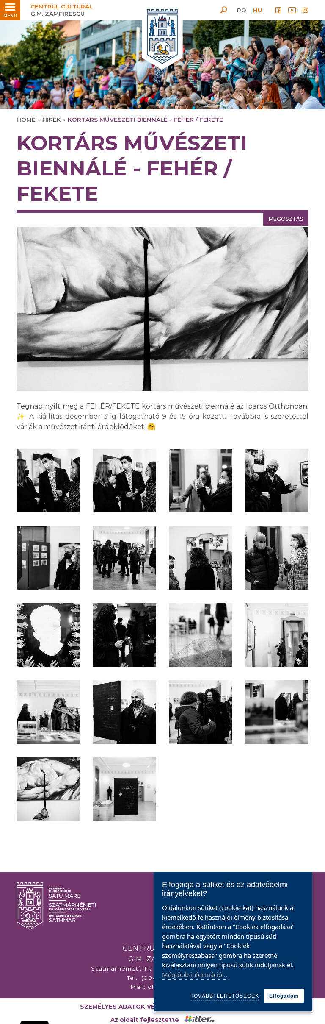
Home (26, 119)
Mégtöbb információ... (194, 974)
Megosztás (286, 219)
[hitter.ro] (199, 1019)
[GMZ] (162, 37)
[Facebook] (278, 10)
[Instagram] (305, 10)
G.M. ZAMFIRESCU (61, 10)
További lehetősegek (224, 996)
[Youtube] (292, 10)
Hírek (51, 119)
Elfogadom (284, 996)
